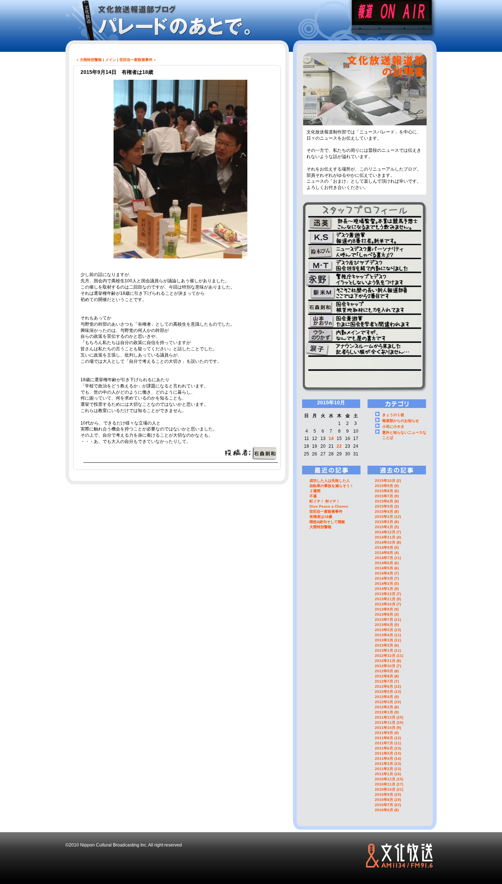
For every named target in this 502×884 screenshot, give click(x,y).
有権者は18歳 (320, 517)
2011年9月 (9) (387, 733)
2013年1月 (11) (388, 650)
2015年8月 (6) (387, 491)
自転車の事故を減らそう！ (331, 486)
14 (331, 438)
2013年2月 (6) (387, 645)
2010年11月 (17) (389, 784)
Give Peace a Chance (328, 506)
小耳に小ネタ (393, 427)
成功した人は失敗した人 (329, 481)
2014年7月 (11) (388, 558)
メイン (110, 60)
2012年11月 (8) (388, 661)
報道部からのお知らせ (400, 421)
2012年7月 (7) (387, 681)
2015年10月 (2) (388, 481)
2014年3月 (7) (387, 578)
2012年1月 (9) (387, 712)
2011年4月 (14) (388, 758)
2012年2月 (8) (387, 707)
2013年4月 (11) (388, 635)
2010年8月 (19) (388, 800)
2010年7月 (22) (388, 805)
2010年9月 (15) (388, 794)
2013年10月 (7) (388, 604)
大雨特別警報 (320, 527)
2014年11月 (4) (388, 537)
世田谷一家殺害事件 (326, 511)
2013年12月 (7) (388, 594)
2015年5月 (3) (387, 506)
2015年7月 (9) (387, 496)
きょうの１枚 (393, 415)
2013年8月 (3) (387, 614)
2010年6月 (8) (387, 810)
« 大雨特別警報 (89, 60)
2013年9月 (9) (387, 609)
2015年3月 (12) (388, 517)
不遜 (313, 496)
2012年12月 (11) (389, 656)
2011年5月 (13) (388, 753)
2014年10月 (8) (388, 542)
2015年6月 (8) (387, 501)
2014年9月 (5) (387, 547)
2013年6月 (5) (387, 625)
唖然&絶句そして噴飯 (327, 522)
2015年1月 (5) (387, 527)
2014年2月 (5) (387, 583)
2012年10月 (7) (388, 666)
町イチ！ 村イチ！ (324, 501)
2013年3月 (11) (388, 640)
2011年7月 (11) (388, 743)
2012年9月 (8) (387, 671)
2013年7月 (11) (388, 620)
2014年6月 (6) (387, 563)
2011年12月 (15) (389, 717)
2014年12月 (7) (388, 532)
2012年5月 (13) (388, 692)
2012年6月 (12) (388, 686)
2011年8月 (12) (388, 738)
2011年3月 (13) (388, 764)
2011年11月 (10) (389, 722)
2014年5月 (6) (387, 568)
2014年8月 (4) (387, 553)
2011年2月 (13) (388, 769)
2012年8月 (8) (387, 676)
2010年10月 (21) (389, 789)
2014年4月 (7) (387, 573)
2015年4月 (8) (387, 511)
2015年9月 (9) (387, 486)
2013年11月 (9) (388, 599)
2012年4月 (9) (387, 697)
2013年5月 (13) (388, 630)
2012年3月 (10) (388, 702)
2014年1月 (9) (387, 589)
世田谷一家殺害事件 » (137, 60)
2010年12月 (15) (389, 779)
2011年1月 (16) (388, 774)
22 (339, 446)
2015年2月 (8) (387, 522)
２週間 (314, 491)
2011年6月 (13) (388, 748)
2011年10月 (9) (388, 728)
